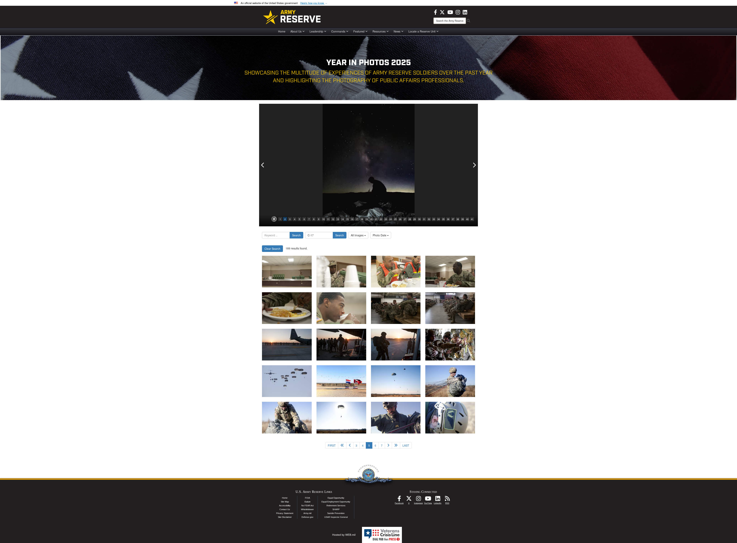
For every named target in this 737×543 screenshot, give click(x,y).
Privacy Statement (284, 513)
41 (472, 219)
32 (429, 219)
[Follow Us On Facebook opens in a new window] (399, 499)
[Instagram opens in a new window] (458, 12)
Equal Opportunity (336, 498)
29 (414, 219)
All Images (357, 235)
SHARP (336, 509)
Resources (379, 31)
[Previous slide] (263, 165)
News (397, 31)
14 (342, 219)
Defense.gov (307, 517)
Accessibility (285, 505)
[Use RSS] (447, 499)
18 (362, 219)
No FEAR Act (307, 505)
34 (438, 219)
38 (458, 219)
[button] (314, 3)
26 (400, 219)
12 (333, 219)
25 (395, 219)
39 (462, 219)
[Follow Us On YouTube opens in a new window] (428, 499)
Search (296, 235)
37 (453, 219)
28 (410, 219)
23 (386, 219)
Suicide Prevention (336, 513)
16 (352, 219)
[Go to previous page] (349, 445)
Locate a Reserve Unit (421, 31)
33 (434, 219)
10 (323, 219)
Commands (338, 31)
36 (448, 219)
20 (371, 219)
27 (405, 219)
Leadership (316, 31)
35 (443, 219)
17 (357, 219)
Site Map (285, 502)
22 (381, 219)
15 (347, 219)
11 (328, 219)
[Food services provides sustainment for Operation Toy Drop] (287, 271)
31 (424, 219)
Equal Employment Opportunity (335, 502)
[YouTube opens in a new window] (450, 12)
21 (376, 219)
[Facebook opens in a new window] (435, 12)
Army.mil (307, 513)
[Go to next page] (388, 445)
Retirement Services (335, 505)
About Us (296, 31)
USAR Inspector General (336, 517)
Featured (358, 31)
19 (366, 219)
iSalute (307, 502)
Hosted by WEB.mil (343, 534)
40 (467, 219)
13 (338, 219)
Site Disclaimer (285, 517)
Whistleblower (307, 509)
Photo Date (380, 235)
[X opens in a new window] (442, 12)
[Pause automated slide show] (274, 219)
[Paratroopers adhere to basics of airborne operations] (396, 308)
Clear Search (272, 249)
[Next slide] (474, 165)
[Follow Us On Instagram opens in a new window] (418, 499)
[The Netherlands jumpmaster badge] (396, 381)
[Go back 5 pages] (342, 445)
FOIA (307, 498)
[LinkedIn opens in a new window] (465, 12)
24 (390, 219)
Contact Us (284, 509)
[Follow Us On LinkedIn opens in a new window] (437, 499)
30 (419, 219)
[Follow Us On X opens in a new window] (409, 499)
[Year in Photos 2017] (450, 344)
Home (281, 31)
